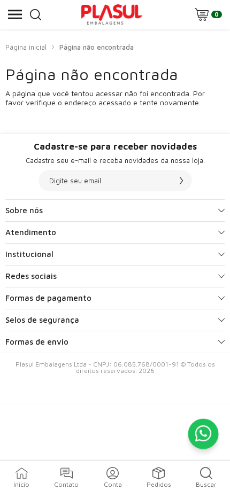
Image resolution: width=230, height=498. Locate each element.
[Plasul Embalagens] (111, 14)
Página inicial (26, 47)
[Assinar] (181, 180)
